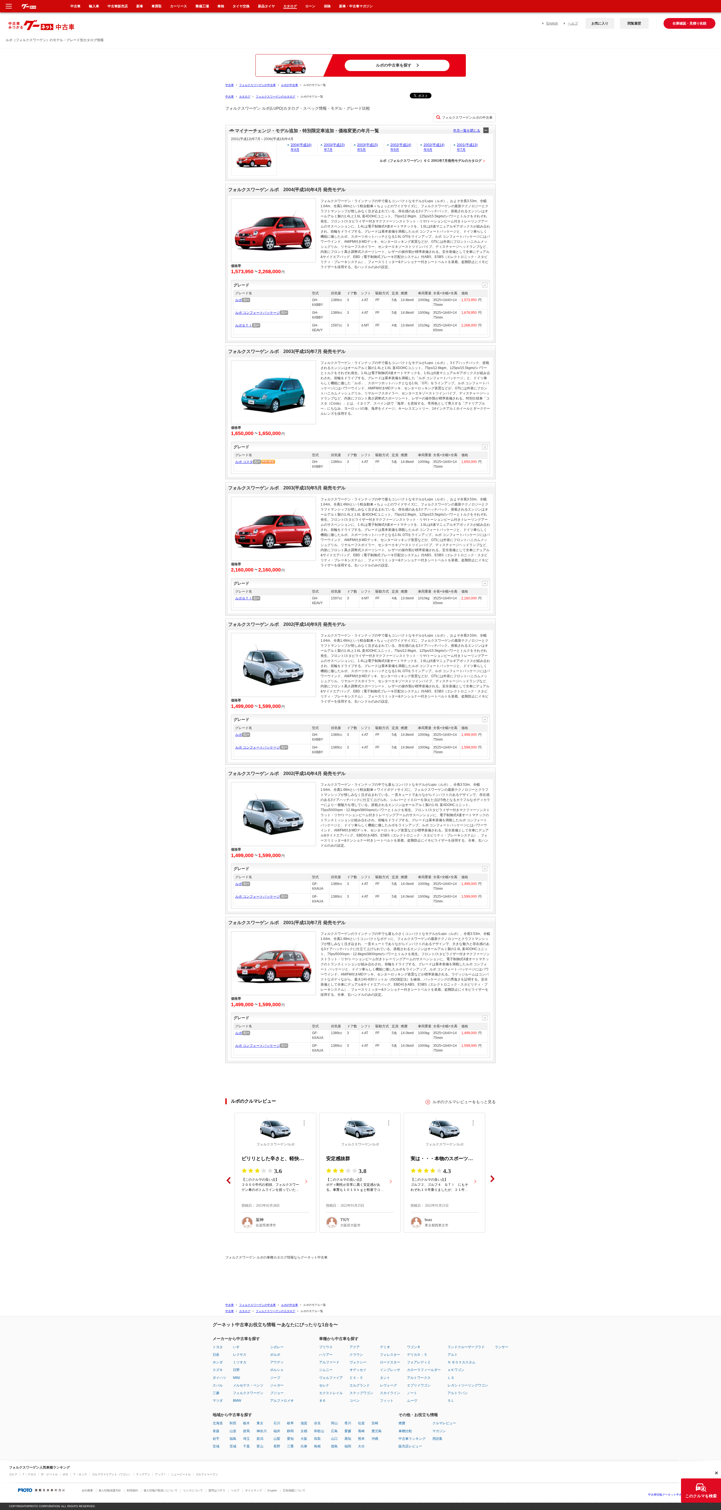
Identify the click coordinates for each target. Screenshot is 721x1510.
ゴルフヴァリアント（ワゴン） (111, 1474)
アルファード (329, 1362)
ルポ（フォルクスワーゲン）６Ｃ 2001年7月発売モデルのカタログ (431, 161)
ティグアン (143, 1474)
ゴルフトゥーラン (206, 1474)
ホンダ (218, 1362)
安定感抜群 (338, 1158)
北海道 (218, 1423)
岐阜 (290, 1423)
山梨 (276, 1439)
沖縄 (374, 1439)
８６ (322, 1401)
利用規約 (132, 1490)
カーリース (178, 6)
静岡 (290, 1431)
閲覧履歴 (634, 23)
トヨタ (218, 1347)
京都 (304, 1431)
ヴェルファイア (331, 1378)
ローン (310, 6)
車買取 (157, 6)
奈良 (317, 1423)
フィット (386, 1401)
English (552, 23)
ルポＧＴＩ (243, 325)
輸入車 (94, 6)
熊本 (361, 1439)
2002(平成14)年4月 (434, 147)
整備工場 (202, 6)
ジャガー (277, 1385)
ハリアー (326, 1355)
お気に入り (599, 23)
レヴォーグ (388, 1385)
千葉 (246, 1446)
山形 (233, 1431)
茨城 (233, 1446)
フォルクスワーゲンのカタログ (275, 96)
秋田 (233, 1423)
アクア (355, 1347)
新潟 (260, 1439)
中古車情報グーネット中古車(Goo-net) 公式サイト (680, 1494)
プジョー (277, 1393)
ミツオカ (239, 1362)
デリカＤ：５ (417, 1355)
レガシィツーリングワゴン (468, 1385)
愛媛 (347, 1431)
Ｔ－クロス (29, 1474)
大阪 (304, 1439)
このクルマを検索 (701, 1496)
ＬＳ (451, 1378)
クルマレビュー (444, 1423)
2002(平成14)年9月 (400, 147)
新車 (139, 6)
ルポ (238, 300)
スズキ (218, 1370)
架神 (260, 1220)
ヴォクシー (358, 1362)
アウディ (277, 1362)
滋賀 (304, 1423)
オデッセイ (358, 1370)
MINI (236, 1378)
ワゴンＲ (413, 1347)
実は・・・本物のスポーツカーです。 (444, 1158)
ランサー (501, 1347)
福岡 (347, 1446)
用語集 (437, 1439)
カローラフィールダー (424, 1370)
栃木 (246, 1423)
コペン (355, 1401)
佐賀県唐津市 (266, 1225)
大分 (361, 1446)
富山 (260, 1446)
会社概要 (87, 1490)
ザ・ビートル (49, 1474)
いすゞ (238, 1347)
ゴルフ (13, 1474)
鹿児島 (376, 1431)
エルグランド (360, 1385)
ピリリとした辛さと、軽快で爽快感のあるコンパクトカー (275, 1158)
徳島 (334, 1446)
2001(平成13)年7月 (467, 147)
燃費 (402, 1423)
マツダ (218, 1401)
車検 (220, 6)
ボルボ (275, 1355)
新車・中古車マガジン (356, 6)
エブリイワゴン (419, 1385)
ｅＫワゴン (456, 1370)
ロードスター (390, 1362)
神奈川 (262, 1431)
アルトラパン (458, 1393)
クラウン (356, 1355)
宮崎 (374, 1423)
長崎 (361, 1431)
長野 (276, 1446)
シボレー (277, 1347)
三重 (290, 1446)
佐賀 (361, 1423)
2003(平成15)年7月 (334, 147)
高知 (347, 1439)
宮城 (216, 1446)
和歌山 (319, 1431)
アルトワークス (419, 1378)
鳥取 (317, 1439)
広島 (334, 1431)
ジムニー (326, 1370)
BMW (237, 1401)
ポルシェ (277, 1370)
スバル (218, 1385)
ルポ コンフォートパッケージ (257, 313)
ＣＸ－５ (356, 1378)
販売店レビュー (410, 1446)
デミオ (385, 1347)
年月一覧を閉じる (466, 131)
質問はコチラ (216, 1490)
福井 (276, 1431)
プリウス (326, 1347)
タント (385, 1378)
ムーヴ (412, 1401)
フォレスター (390, 1355)
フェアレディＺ (419, 1362)
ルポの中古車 (289, 85)
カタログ (244, 96)
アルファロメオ (282, 1401)
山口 (334, 1439)
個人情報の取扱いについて (160, 1490)
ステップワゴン (361, 1393)
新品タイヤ (266, 6)
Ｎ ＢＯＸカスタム (461, 1362)
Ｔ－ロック (80, 1474)
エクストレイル (331, 1393)
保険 (327, 6)
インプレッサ (390, 1370)
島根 (317, 1446)
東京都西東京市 (436, 1225)
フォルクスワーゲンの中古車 (257, 85)
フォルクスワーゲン (248, 1393)
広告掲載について (294, 1490)
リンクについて (193, 1490)
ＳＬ (451, 1401)
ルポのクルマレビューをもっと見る (464, 1102)
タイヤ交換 (241, 6)
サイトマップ (253, 1490)
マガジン (439, 1431)
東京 (260, 1423)
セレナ (324, 1385)
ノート (412, 1393)
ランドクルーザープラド (466, 1347)
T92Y (345, 1220)
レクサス (239, 1355)
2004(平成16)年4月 (301, 147)
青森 (216, 1431)
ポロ (65, 1474)
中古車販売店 (118, 6)
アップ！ (160, 1474)
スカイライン (390, 1393)
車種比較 (405, 1431)
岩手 (216, 1439)
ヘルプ (573, 23)
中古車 (229, 85)
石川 (276, 1423)
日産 (216, 1355)
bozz (428, 1220)
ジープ (275, 1378)
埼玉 (246, 1439)
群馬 (246, 1431)
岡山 (334, 1423)
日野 (236, 1370)
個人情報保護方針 (110, 1490)
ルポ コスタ (244, 462)
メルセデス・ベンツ (248, 1385)
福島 (233, 1439)
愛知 (290, 1439)
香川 (347, 1423)
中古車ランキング (412, 1439)
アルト (453, 1355)
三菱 (216, 1393)
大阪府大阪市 (350, 1225)
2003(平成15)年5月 (367, 147)
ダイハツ (219, 1378)
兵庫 (304, 1446)
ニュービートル (181, 1474)
